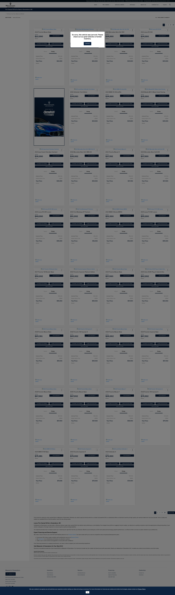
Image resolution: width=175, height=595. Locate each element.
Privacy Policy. (142, 589)
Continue (87, 43)
